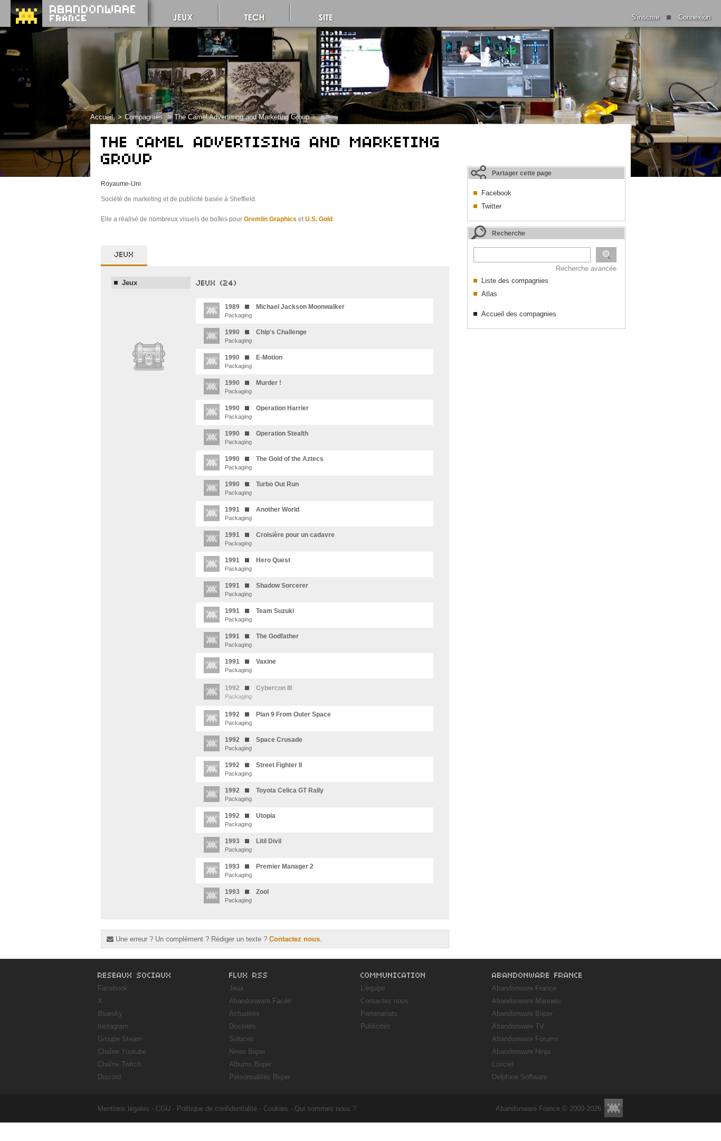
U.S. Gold (319, 219)
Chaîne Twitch (119, 1064)
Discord (109, 1077)
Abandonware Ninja (521, 1051)
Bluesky (110, 1013)
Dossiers (242, 1026)
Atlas (489, 293)
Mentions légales (123, 1108)
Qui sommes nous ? (325, 1108)
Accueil (101, 117)
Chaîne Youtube (122, 1051)
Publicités (375, 1026)
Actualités (244, 1013)
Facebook (496, 193)
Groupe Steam (120, 1039)
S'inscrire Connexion (670, 17)
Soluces (241, 1039)
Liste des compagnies (514, 280)
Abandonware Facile (260, 1001)
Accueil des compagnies (518, 313)
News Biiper (247, 1051)
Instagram (113, 1026)
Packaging (285, 310)
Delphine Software (519, 1077)
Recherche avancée (586, 268)
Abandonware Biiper (522, 1013)
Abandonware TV (518, 1026)
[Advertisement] (546, 400)
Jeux (236, 988)
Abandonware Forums (525, 1039)
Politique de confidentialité (217, 1108)
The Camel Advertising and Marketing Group (241, 117)
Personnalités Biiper (259, 1077)
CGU (163, 1108)
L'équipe (372, 988)
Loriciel (503, 1064)
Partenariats (378, 1013)
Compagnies (144, 117)
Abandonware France (524, 988)
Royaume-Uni (121, 183)
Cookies (275, 1108)
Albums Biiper (250, 1064)
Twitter (491, 206)
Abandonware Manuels (526, 1001)
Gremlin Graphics (270, 219)
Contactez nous (294, 939)
